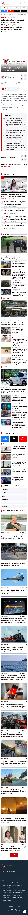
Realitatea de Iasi (5, 897)
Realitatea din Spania (6, 900)
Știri (7, 14)
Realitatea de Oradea (6, 890)
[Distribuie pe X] (25, 79)
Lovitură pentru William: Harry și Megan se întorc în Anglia (11, 258)
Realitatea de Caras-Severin (19, 890)
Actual (6, 213)
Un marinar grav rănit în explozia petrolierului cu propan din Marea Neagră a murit (12, 649)
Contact (3, 871)
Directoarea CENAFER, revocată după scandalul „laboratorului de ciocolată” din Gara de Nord (13, 848)
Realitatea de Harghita (7, 892)
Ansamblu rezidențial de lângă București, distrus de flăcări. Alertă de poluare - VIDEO (13, 791)
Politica (6, 221)
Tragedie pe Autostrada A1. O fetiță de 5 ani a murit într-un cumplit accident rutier (14, 763)
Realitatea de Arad (6, 895)
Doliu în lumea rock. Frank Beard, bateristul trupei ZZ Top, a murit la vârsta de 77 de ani (19, 293)
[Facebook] (4, 11)
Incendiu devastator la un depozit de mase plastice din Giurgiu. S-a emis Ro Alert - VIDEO (14, 820)
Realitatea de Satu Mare (16, 897)
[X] (17, 11)
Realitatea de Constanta (18, 892)
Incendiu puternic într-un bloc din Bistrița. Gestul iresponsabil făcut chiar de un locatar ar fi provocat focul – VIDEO (12, 735)
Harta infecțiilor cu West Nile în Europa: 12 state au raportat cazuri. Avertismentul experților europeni (19, 352)
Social (5, 206)
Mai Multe (14, 855)
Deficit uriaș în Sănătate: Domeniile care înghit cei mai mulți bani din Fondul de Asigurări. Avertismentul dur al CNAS (19, 341)
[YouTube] (11, 11)
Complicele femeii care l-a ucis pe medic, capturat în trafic (19, 399)
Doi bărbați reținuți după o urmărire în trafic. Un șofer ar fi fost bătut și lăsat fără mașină (13, 391)
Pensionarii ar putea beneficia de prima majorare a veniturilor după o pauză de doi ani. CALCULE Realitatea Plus (15, 226)
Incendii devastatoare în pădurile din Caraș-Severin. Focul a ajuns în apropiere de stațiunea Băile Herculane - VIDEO (15, 204)
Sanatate (3, 198)
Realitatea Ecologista (6, 885)
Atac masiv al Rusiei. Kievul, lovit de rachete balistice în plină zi (15, 131)
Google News (5, 166)
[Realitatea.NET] (8, 3)
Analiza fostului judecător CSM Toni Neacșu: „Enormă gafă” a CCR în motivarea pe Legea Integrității (19, 424)
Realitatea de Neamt (17, 885)
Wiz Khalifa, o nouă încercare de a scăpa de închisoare (19, 406)
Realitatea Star (15, 882)
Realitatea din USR (6, 887)
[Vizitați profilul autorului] (2, 77)
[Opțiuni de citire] (24, 911)
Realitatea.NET (10, 78)
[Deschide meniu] (25, 3)
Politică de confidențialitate (8, 873)
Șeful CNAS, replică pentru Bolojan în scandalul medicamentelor (17, 332)
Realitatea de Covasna (17, 887)
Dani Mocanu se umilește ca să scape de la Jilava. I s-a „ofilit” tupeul (19, 285)
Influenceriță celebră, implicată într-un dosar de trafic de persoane (19, 265)
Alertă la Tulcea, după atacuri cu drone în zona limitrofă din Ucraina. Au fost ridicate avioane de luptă (13, 706)
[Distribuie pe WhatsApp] (22, 79)
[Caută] (20, 3)
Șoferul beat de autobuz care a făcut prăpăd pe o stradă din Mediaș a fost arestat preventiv (19, 415)
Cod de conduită (19, 873)
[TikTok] (24, 11)
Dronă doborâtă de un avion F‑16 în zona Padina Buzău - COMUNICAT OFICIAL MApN (14, 137)
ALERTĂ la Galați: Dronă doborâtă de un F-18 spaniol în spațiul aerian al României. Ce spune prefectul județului (14, 211)
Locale (11, 14)
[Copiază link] (22, 75)
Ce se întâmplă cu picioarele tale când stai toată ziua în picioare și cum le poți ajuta (19, 361)
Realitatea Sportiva (6, 882)
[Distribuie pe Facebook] (25, 75)
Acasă (4, 14)
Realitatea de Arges (16, 895)
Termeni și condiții (11, 871)
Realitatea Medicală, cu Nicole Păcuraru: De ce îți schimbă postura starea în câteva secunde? (13, 196)
